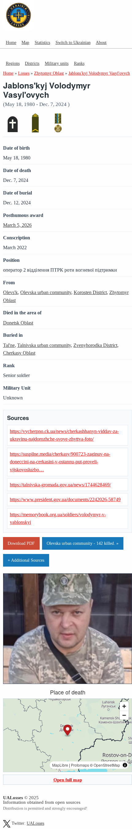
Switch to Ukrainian (73, 42)
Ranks (79, 63)
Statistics (42, 42)
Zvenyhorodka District (95, 345)
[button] (68, 731)
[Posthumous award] (58, 122)
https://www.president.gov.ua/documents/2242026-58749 (65, 499)
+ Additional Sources (26, 560)
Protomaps (80, 765)
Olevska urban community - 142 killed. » (82, 543)
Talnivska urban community (44, 345)
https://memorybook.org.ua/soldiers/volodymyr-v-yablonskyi (58, 518)
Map (25, 42)
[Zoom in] (124, 706)
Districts (32, 63)
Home (11, 42)
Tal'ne (9, 345)
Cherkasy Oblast (19, 353)
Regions (13, 63)
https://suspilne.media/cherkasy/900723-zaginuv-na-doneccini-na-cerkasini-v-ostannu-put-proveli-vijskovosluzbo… (60, 461)
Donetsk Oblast (18, 322)
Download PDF (21, 543)
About (101, 42)
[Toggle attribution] (125, 765)
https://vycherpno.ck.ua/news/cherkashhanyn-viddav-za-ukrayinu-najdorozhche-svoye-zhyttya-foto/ (64, 435)
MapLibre (60, 765)
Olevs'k (10, 292)
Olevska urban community (45, 292)
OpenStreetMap (107, 765)
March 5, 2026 (17, 225)
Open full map (67, 779)
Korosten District (90, 292)
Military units (56, 63)
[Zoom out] (124, 715)
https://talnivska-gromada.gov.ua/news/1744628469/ (60, 484)
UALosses (35, 823)
